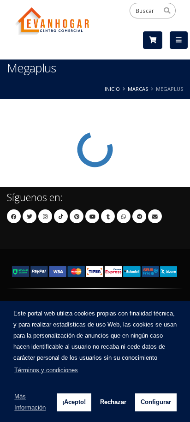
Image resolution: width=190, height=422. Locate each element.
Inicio (112, 88)
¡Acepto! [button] (74, 401)
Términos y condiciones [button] (46, 370)
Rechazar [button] (113, 401)
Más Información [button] (30, 402)
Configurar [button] (156, 401)
